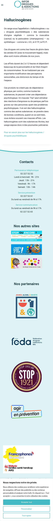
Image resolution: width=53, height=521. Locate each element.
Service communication (26, 205)
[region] (26, 499)
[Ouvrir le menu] (2, 5)
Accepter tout (26, 502)
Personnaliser (26, 509)
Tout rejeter (26, 516)
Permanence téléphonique (27, 170)
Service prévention (26, 192)
